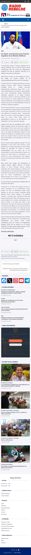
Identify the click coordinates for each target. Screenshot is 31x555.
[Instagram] (15, 280)
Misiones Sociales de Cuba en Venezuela (10, 258)
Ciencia (3, 512)
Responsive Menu (25, 1)
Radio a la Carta (5, 530)
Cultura (3, 298)
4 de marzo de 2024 (5, 58)
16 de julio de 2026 (5, 442)
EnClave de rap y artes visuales (11, 264)
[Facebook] (3, 280)
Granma (3, 542)
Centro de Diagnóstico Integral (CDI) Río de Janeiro (15, 255)
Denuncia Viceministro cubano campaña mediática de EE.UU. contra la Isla (13, 292)
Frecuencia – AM (5, 483)
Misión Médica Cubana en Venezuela (9, 256)
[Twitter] (9, 280)
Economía (4, 514)
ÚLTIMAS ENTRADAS (8, 287)
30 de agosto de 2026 (6, 295)
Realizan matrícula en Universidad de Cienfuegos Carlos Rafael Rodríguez (12, 318)
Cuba (2, 51)
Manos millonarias (7, 440)
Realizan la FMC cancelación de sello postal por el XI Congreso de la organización (15, 269)
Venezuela (22, 258)
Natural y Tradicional (6, 524)
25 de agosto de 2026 (6, 388)
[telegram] (27, 280)
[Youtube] (18, 550)
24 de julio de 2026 (5, 415)
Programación (5, 495)
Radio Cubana (4, 538)
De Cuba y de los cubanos (7, 382)
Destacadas (4, 289)
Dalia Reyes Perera (15, 58)
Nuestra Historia (5, 493)
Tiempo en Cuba (5, 522)
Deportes (3, 505)
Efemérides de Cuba (6, 528)
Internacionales (11, 289)
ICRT (2, 540)
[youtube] (21, 280)
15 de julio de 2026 (5, 469)
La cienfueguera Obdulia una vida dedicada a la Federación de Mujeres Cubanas (15, 385)
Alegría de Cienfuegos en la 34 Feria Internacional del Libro (12, 301)
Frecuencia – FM (5, 485)
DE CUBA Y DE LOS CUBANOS (10, 362)
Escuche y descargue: (7, 231)
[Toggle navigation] (3, 20)
